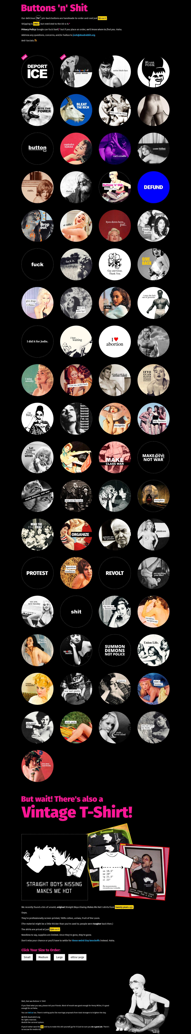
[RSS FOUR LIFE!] (36, 40)
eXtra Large (77, 957)
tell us (30, 1012)
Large (59, 957)
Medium (43, 957)
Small (27, 957)
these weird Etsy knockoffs (86, 940)
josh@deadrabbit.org (84, 35)
